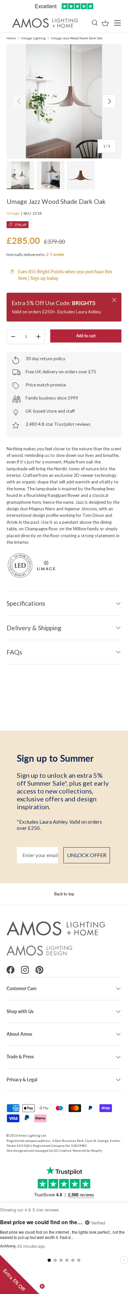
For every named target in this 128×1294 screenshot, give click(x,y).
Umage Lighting (33, 38)
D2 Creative (62, 1150)
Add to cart (86, 335)
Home (11, 38)
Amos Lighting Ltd (32, 1135)
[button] (105, 23)
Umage (13, 213)
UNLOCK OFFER (86, 855)
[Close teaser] (42, 1286)
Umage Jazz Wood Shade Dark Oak (77, 38)
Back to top (64, 894)
